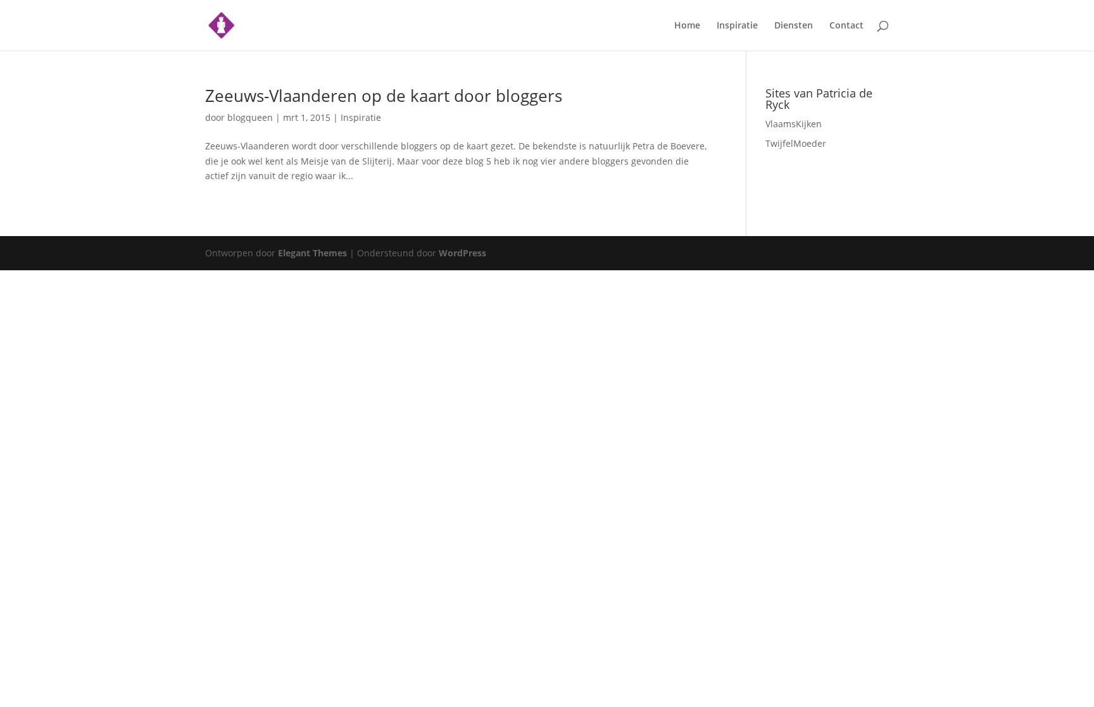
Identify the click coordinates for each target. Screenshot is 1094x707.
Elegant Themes (312, 253)
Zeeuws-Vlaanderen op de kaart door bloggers (383, 95)
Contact (846, 26)
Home (687, 26)
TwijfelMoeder (795, 143)
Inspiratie (737, 26)
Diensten (793, 26)
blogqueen (250, 117)
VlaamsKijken (793, 124)
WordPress (462, 253)
